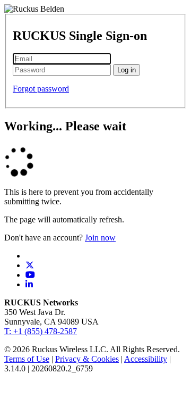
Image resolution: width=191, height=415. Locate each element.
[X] (29, 265)
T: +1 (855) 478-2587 (40, 331)
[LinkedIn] (29, 284)
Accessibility (145, 358)
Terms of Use (26, 358)
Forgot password (41, 88)
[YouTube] (30, 274)
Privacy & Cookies (87, 358)
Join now (100, 237)
